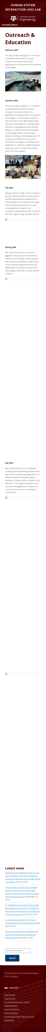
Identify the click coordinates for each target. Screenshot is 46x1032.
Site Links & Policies (11, 1009)
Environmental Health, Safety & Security (19, 1016)
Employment (9, 1020)
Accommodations (11, 1013)
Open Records (9, 998)
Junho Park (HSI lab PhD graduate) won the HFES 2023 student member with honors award (21, 934)
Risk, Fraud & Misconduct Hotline (16, 1002)
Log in (15, 976)
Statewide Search (11, 1006)
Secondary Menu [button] (9, 25)
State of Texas (9, 995)
